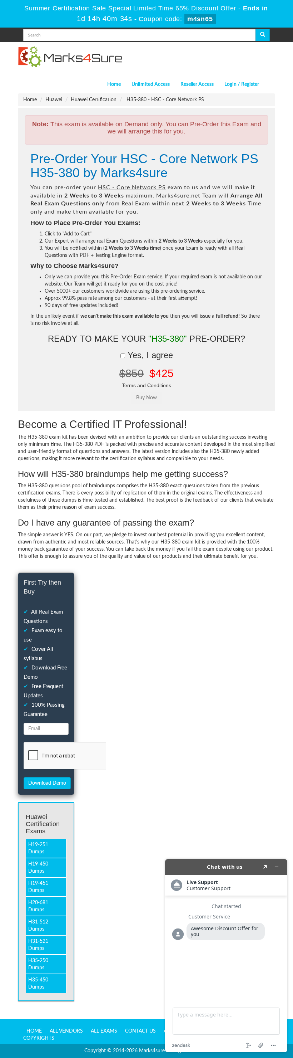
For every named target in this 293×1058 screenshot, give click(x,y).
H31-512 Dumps (38, 926)
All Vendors (66, 1031)
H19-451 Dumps (38, 887)
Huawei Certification (93, 99)
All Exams (104, 1031)
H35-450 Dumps (38, 983)
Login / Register (241, 84)
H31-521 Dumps (38, 945)
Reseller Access (197, 84)
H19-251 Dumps (38, 848)
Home (114, 84)
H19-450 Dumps (38, 868)
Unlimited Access (150, 84)
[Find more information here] (226, 955)
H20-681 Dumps (38, 906)
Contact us (140, 1031)
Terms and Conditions (146, 385)
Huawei (53, 99)
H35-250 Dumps (38, 964)
